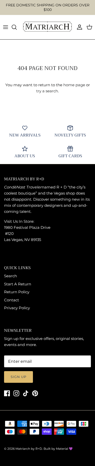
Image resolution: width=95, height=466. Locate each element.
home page (74, 84)
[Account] (78, 27)
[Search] (16, 27)
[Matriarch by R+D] (47, 27)
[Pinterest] (35, 393)
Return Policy (16, 291)
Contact (11, 300)
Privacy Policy (17, 307)
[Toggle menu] (5, 27)
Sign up (18, 377)
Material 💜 (64, 449)
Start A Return (17, 284)
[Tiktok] (26, 393)
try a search (47, 91)
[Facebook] (7, 393)
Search (10, 275)
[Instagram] (16, 393)
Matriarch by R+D (28, 449)
